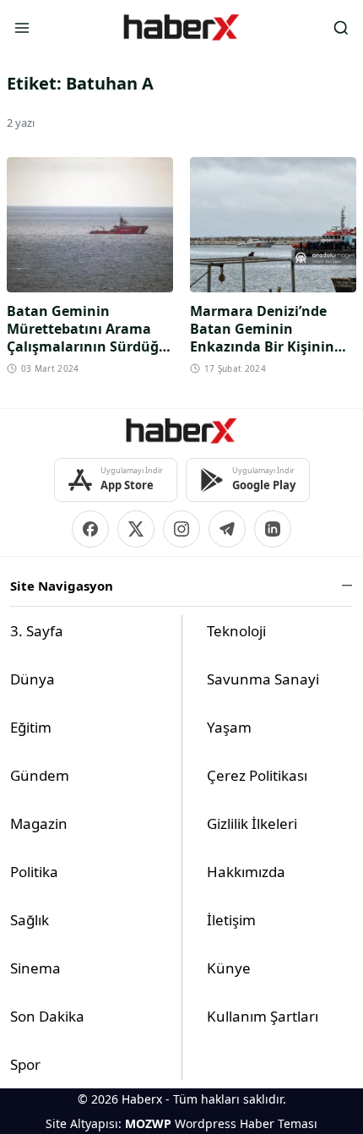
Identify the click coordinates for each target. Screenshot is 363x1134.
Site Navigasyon (61, 585)
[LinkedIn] (272, 529)
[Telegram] (227, 529)
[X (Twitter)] (135, 529)
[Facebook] (90, 529)
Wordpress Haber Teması (246, 1123)
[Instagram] (181, 529)
